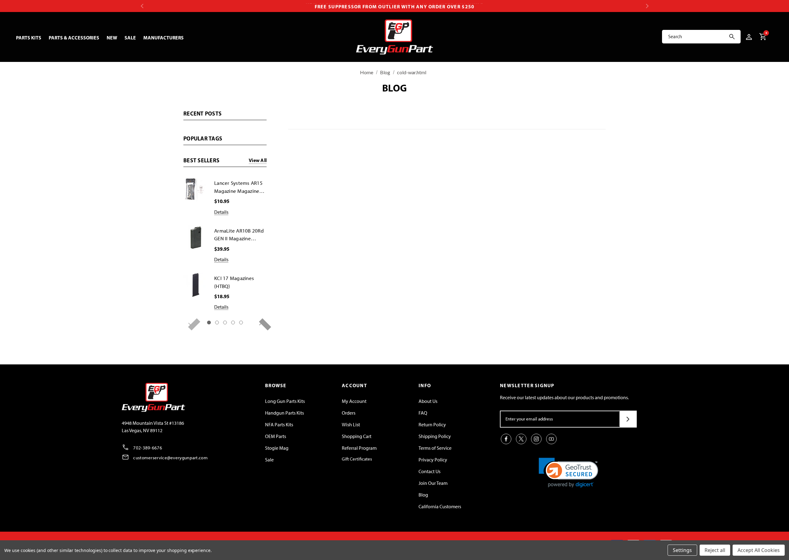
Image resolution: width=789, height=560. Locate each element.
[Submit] (627, 419)
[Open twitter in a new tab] (521, 439)
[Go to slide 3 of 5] (225, 322)
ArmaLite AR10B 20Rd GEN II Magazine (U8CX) (239, 235)
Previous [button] (142, 6)
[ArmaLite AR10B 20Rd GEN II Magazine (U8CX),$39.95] (195, 237)
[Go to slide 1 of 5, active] (209, 322)
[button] (568, 472)
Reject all (715, 550)
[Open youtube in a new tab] (551, 439)
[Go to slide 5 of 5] (241, 322)
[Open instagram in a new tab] (536, 439)
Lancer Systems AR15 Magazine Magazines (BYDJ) (238, 187)
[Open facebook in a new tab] (506, 439)
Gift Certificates (357, 459)
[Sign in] (748, 36)
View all (258, 161)
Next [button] (647, 6)
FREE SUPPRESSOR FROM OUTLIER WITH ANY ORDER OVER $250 (395, 5)
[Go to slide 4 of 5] (233, 322)
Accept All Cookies (759, 550)
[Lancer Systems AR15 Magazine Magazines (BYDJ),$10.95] (195, 189)
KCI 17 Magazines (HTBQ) (234, 282)
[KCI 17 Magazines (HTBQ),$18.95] (195, 285)
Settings (682, 550)
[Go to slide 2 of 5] (217, 322)
